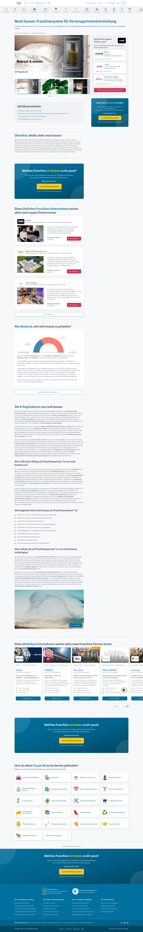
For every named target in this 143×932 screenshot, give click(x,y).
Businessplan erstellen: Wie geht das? (82, 914)
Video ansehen (77, 625)
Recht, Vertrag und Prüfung (50, 914)
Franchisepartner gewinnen (108, 906)
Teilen (125, 33)
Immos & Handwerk (50, 665)
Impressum (69, 929)
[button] (118, 3)
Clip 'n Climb (78, 670)
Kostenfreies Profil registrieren (109, 909)
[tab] (28, 86)
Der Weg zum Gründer (49, 903)
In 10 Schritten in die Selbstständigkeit (25, 909)
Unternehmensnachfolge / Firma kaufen (83, 911)
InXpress (19, 670)
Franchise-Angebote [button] (90, 3)
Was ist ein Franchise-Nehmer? (80, 909)
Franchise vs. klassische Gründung (24, 906)
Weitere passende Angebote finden (109, 90)
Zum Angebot (73, 239)
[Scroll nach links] (13, 10)
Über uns (61, 929)
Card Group (135, 670)
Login (123, 3)
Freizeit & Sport (77, 665)
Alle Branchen (39, 3)
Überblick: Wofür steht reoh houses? (30, 111)
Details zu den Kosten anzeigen (48, 392)
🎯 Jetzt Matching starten (49, 186)
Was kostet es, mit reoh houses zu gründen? (32, 116)
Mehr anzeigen (48, 314)
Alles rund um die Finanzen (50, 911)
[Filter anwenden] (49, 3)
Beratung (18, 665)
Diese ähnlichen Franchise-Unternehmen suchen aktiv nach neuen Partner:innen (43, 113)
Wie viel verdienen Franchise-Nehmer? (25, 914)
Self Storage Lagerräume (64, 665)
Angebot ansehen (27, 698)
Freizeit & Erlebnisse (89, 665)
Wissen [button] (100, 3)
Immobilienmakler (120, 665)
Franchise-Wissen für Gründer (51, 906)
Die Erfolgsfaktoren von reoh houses (30, 119)
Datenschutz (76, 929)
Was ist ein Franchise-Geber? (80, 906)
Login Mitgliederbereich (107, 911)
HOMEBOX (49, 670)
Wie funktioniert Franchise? (22, 903)
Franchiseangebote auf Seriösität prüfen (25, 911)
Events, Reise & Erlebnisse (22, 33)
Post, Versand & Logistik (29, 665)
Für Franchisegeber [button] (110, 3)
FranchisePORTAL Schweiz (55, 922)
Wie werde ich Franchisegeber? (109, 903)
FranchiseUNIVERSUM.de (86, 922)
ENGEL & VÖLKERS (109, 670)
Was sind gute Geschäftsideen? (80, 903)
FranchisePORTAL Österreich (38, 922)
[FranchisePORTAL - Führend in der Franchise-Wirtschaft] (18, 3)
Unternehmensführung (49, 909)
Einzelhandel (134, 665)
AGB (82, 929)
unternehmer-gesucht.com (70, 922)
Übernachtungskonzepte (38, 33)
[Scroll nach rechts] (141, 10)
